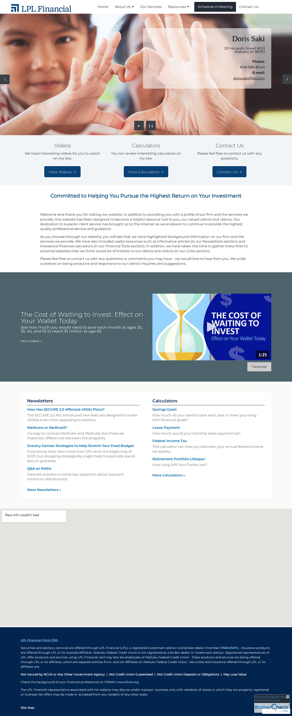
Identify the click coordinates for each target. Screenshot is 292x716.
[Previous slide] (5, 79)
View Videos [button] (60, 172)
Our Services (151, 7)
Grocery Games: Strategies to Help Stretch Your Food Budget (80, 446)
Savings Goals (164, 409)
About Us (123, 7)
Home (103, 7)
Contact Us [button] (227, 172)
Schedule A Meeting (215, 7)
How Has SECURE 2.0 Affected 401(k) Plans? (66, 409)
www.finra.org (128, 682)
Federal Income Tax (169, 441)
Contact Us (248, 7)
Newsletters (40, 400)
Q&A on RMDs (39, 469)
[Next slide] (287, 79)
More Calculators (168, 475)
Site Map (27, 708)
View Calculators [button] (143, 172)
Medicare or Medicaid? (47, 428)
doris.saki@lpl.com (249, 78)
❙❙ (151, 125)
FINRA (225, 648)
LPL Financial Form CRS (39, 640)
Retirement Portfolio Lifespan (178, 459)
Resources (177, 7)
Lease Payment (166, 428)
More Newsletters (44, 490)
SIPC (234, 648)
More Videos (31, 341)
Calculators (164, 400)
